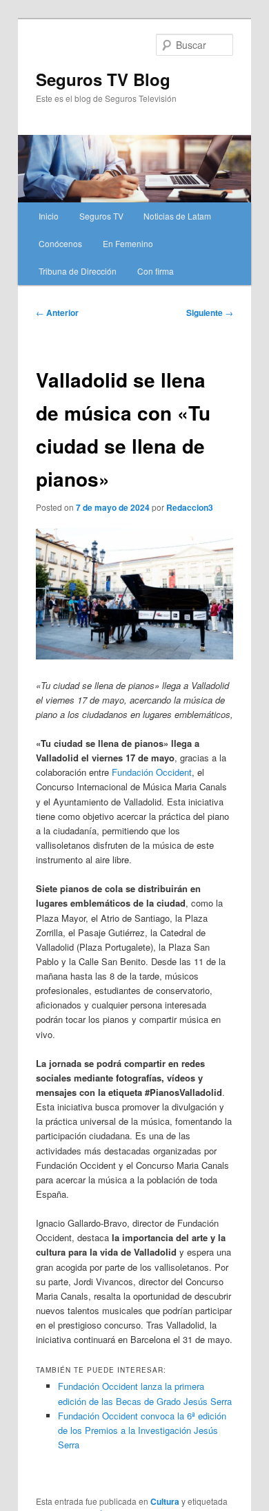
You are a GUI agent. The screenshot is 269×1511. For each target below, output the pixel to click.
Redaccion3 (189, 507)
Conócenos (60, 243)
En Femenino (128, 243)
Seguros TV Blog (103, 79)
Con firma (155, 271)
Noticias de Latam (177, 216)
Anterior (57, 312)
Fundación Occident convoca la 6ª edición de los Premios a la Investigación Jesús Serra (142, 1430)
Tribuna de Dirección (78, 271)
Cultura (164, 1501)
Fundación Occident (152, 772)
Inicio (49, 216)
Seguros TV (101, 216)
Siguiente (209, 312)
